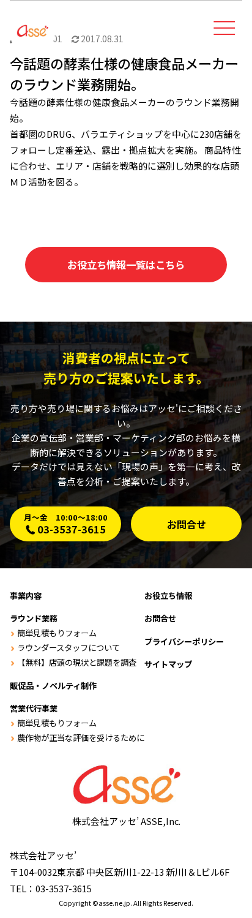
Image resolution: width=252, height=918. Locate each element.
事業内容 (26, 595)
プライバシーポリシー (184, 641)
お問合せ (186, 524)
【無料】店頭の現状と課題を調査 (76, 662)
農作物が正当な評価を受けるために (80, 737)
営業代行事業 (33, 708)
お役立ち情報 (168, 595)
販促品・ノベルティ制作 (53, 685)
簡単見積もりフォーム (56, 633)
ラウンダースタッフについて (68, 647)
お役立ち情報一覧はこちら (126, 264)
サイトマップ (168, 664)
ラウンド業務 (33, 618)
